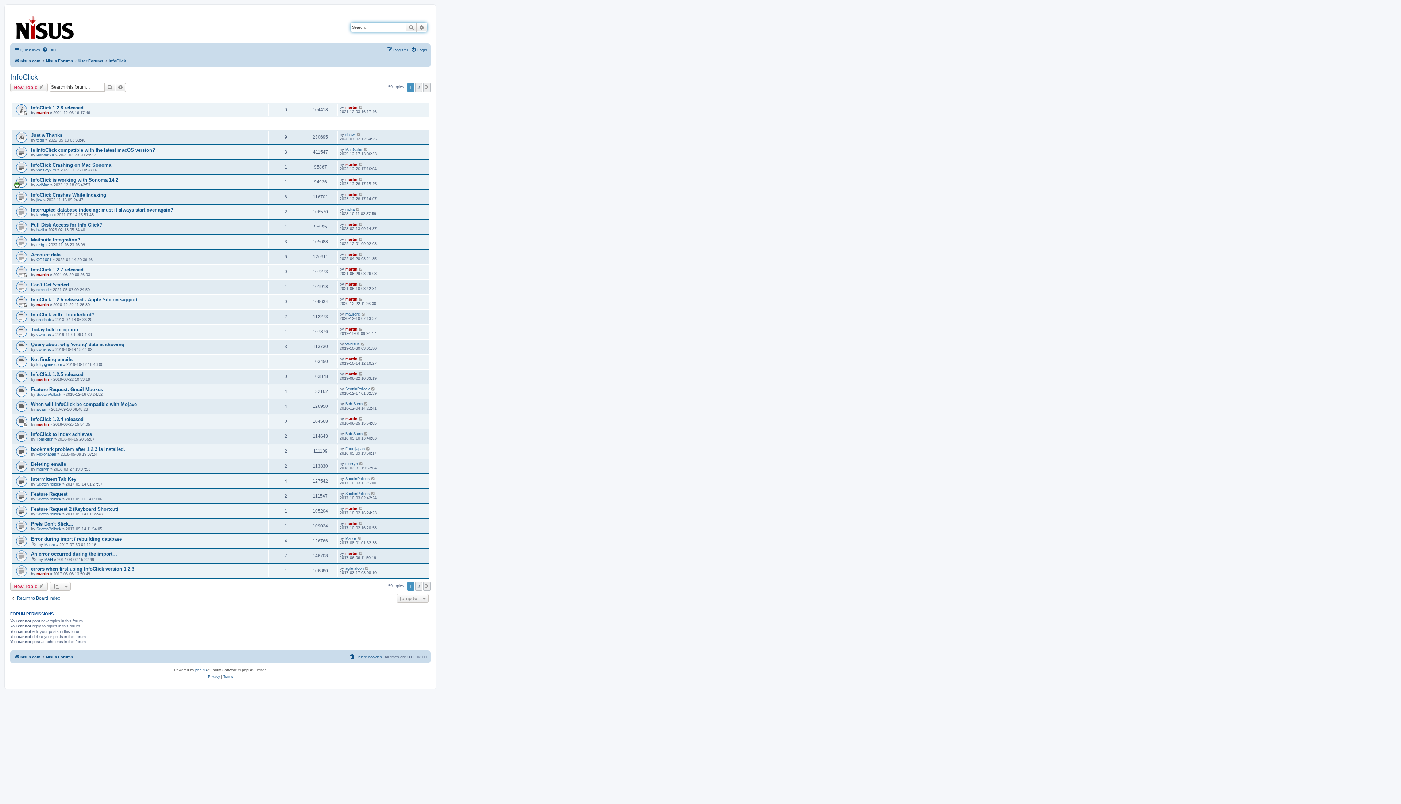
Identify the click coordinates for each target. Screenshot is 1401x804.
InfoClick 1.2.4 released (57, 419)
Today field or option (54, 329)
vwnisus (43, 334)
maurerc (352, 314)
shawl (350, 134)
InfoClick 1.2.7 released (57, 269)
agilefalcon (354, 568)
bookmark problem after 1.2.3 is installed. (78, 449)
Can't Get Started (50, 284)
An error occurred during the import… (74, 554)
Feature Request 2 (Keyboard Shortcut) (74, 509)
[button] (427, 87)
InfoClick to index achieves (61, 434)
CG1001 (43, 260)
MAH (48, 559)
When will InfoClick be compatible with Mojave (84, 404)
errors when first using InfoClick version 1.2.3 (82, 569)
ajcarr (41, 409)
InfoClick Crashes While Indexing (68, 195)
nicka (350, 209)
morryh (42, 469)
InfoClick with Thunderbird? (62, 314)
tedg (40, 140)
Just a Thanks (46, 135)
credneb (43, 319)
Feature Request (49, 494)
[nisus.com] (45, 26)
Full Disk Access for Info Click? (66, 225)
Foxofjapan (46, 454)
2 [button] (418, 87)
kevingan (44, 215)
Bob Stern (354, 404)
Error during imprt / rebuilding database (76, 539)
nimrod (42, 289)
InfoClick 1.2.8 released (57, 108)
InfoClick (24, 77)
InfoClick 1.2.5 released (57, 374)
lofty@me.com (49, 364)
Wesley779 (46, 170)
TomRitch (44, 439)
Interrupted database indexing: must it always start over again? (102, 210)
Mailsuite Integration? (55, 240)
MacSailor (354, 149)
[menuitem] (49, 50)
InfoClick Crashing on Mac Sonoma (71, 165)
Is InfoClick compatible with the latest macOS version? (93, 150)
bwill (40, 230)
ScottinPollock (48, 394)
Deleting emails (48, 464)
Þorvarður (45, 155)
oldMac (42, 185)
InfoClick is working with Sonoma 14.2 (74, 180)
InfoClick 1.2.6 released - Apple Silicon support (84, 299)
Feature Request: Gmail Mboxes (67, 389)
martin (42, 113)
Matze (49, 544)
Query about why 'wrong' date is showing (77, 344)
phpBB (201, 670)
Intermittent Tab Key (53, 479)
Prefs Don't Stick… (52, 524)
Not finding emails (52, 359)
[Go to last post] (361, 107)
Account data (46, 255)
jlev (39, 200)
